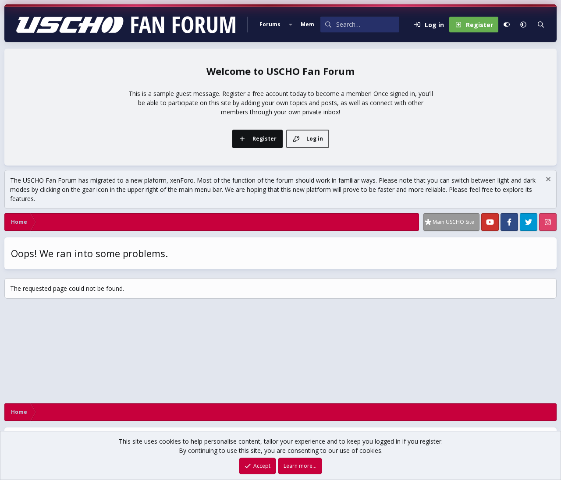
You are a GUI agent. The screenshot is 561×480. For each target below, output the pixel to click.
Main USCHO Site (453, 222)
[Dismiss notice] (547, 180)
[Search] (541, 24)
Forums (269, 24)
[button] (290, 24)
